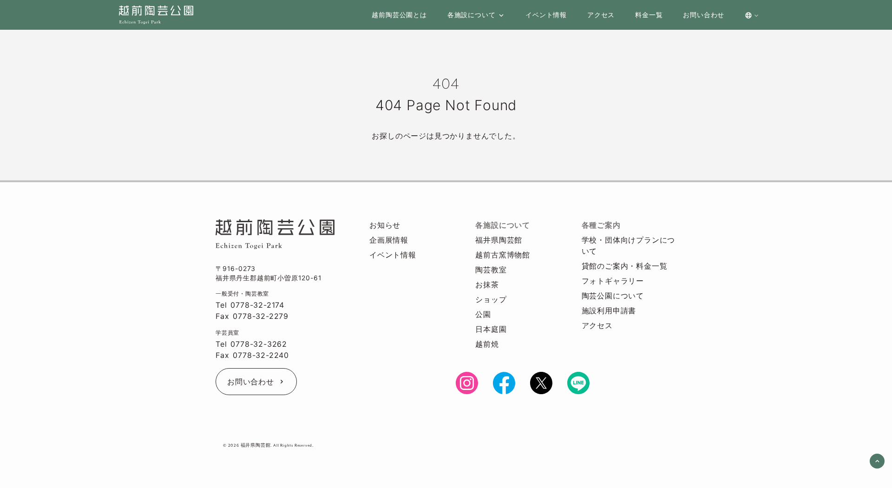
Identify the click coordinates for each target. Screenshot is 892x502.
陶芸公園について (613, 295)
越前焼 (486, 344)
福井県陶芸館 (498, 239)
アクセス (597, 325)
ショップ (490, 299)
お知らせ (384, 225)
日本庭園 (490, 329)
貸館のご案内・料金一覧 (625, 266)
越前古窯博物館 (502, 254)
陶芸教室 (490, 269)
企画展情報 (388, 239)
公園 (483, 314)
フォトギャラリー (613, 280)
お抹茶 (486, 284)
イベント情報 (392, 254)
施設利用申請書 (609, 310)
